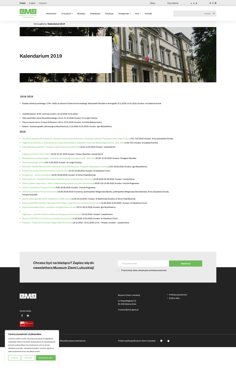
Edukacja (109, 14)
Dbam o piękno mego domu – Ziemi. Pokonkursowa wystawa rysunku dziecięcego (57, 183)
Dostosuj (14, 358)
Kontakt (148, 14)
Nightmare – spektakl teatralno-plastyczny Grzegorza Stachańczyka (51, 214)
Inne (137, 14)
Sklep (152, 3)
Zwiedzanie (95, 14)
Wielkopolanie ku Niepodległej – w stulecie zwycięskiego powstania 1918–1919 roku (58, 158)
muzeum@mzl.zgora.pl (128, 310)
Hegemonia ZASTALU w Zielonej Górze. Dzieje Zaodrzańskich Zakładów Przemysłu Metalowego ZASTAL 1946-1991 (73, 143)
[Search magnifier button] (214, 13)
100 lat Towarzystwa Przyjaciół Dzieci (38, 187)
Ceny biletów (172, 3)
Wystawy (81, 14)
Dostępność (123, 14)
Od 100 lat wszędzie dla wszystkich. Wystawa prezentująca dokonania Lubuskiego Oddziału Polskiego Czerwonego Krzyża (75, 139)
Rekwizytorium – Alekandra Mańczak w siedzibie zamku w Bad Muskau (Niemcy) (57, 179)
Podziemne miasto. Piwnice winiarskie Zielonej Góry (45, 171)
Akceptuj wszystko (46, 358)
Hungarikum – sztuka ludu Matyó (36, 175)
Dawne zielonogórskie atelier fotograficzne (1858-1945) (46, 199)
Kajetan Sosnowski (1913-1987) (36, 154)
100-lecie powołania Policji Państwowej (39, 192)
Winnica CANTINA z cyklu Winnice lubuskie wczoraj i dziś (47, 218)
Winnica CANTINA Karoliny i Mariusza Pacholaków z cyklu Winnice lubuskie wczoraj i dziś (61, 203)
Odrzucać (28, 358)
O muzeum (66, 14)
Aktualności (51, 14)
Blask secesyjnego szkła (32, 162)
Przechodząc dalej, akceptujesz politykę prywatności (144, 270)
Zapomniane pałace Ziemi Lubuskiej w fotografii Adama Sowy (49, 207)
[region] (32, 346)
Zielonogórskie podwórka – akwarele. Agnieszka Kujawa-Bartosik (50, 147)
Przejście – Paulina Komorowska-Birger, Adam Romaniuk (47, 223)
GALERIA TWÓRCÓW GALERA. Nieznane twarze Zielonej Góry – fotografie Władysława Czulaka (64, 167)
